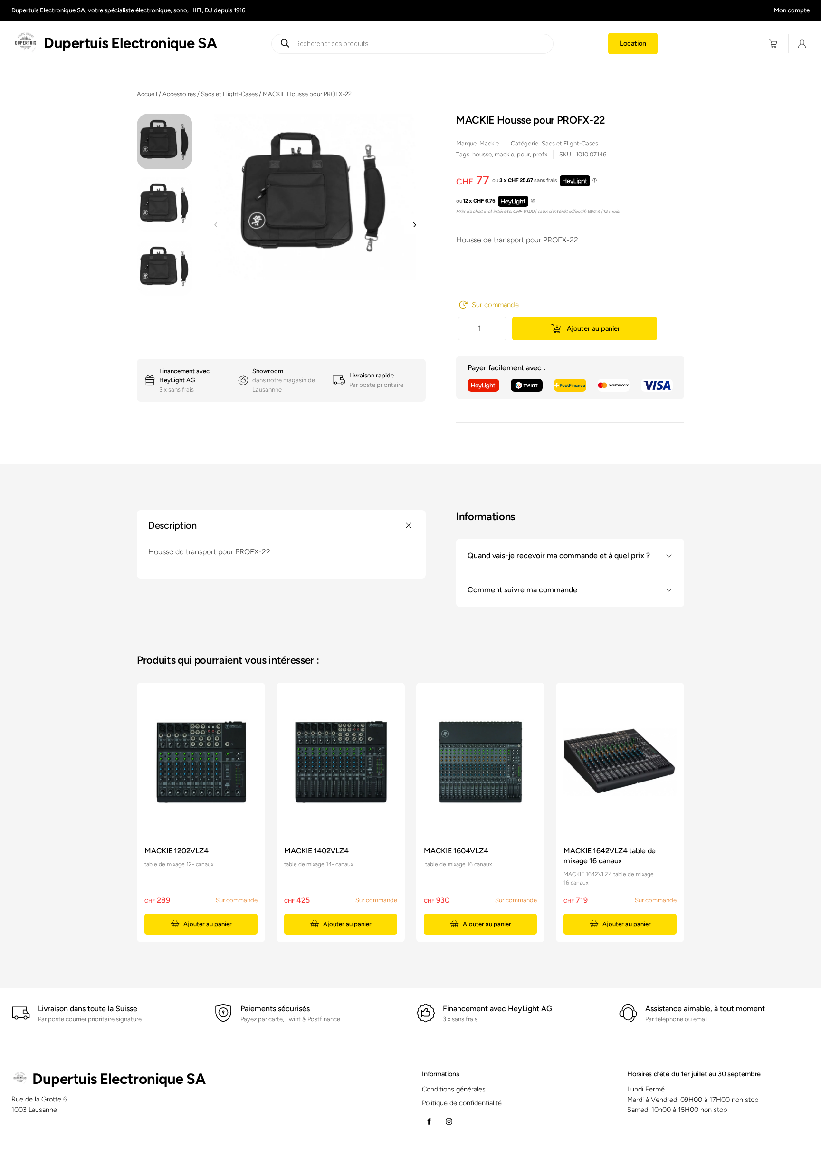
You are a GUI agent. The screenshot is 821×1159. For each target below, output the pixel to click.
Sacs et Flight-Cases (229, 93)
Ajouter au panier (593, 328)
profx (540, 154)
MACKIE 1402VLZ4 (316, 850)
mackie (504, 154)
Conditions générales (454, 1089)
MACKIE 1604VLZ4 (456, 850)
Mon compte (792, 10)
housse (482, 154)
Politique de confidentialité (462, 1103)
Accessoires (179, 93)
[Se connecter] (802, 43)
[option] (164, 204)
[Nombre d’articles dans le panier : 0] (773, 43)
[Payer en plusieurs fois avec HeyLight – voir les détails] (594, 180)
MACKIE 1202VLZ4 (176, 850)
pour (523, 154)
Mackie (489, 143)
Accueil (147, 93)
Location (633, 43)
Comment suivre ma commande (522, 590)
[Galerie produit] (315, 197)
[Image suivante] (413, 224)
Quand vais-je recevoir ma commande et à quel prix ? (559, 555)
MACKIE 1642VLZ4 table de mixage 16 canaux (609, 855)
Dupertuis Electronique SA (130, 43)
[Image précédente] (215, 224)
